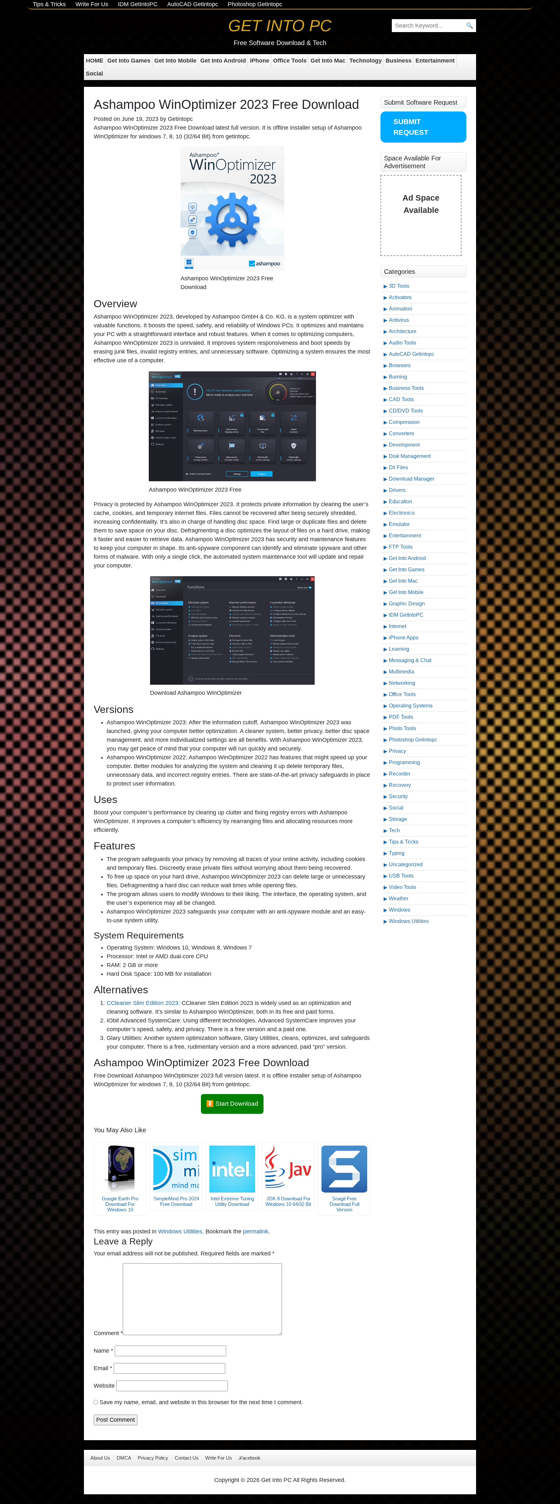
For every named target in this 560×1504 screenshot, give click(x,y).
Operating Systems (411, 705)
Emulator (399, 524)
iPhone (259, 60)
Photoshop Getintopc (255, 4)
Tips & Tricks (49, 4)
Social (94, 73)
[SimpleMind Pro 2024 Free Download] (176, 1169)
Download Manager (411, 479)
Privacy (397, 751)
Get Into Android (223, 60)
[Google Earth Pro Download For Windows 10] (120, 1169)
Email (103, 1368)
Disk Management (410, 456)
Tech (394, 830)
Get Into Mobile (175, 60)
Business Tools (406, 388)
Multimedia (401, 671)
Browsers (400, 365)
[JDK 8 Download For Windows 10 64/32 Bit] (288, 1169)
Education (400, 501)
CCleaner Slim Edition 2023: (143, 1003)
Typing (396, 853)
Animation (400, 308)
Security (398, 796)
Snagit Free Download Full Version (344, 1204)
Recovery (400, 785)
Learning (399, 649)
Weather (398, 898)
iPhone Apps (403, 637)
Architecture (402, 331)
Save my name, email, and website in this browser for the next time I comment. (201, 1402)
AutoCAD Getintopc (192, 4)
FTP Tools (401, 547)
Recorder (399, 773)
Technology (365, 60)
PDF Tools (401, 717)
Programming (404, 762)
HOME (94, 60)
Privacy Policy (153, 1458)
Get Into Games (128, 60)
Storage (398, 819)
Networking (402, 683)
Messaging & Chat (410, 660)
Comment (108, 1333)
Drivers (397, 490)
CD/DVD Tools (406, 411)
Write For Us (92, 4)
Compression (404, 422)
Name (103, 1350)
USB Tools (401, 876)
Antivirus (399, 320)
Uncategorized (406, 864)
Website (104, 1385)
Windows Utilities (180, 1231)
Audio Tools (402, 342)
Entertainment (435, 60)
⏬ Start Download (232, 1103)
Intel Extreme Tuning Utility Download (232, 1201)
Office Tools (290, 60)
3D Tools (399, 286)
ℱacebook (250, 1458)
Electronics (401, 513)
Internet (397, 626)
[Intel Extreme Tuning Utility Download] (232, 1169)
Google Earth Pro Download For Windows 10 (120, 1204)
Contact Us (187, 1458)
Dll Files (398, 467)
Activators (400, 297)
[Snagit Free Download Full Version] (344, 1169)
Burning (398, 376)
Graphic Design (407, 603)
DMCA (124, 1458)
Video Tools (402, 887)
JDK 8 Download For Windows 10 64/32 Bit (288, 1201)
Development (404, 445)
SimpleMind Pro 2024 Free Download (176, 1201)
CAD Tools (401, 399)
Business (399, 60)
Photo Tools (402, 728)
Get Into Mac (327, 60)
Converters (401, 433)
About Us (100, 1458)
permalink (255, 1231)
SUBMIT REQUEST (410, 127)
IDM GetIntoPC (138, 4)
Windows (399, 910)
